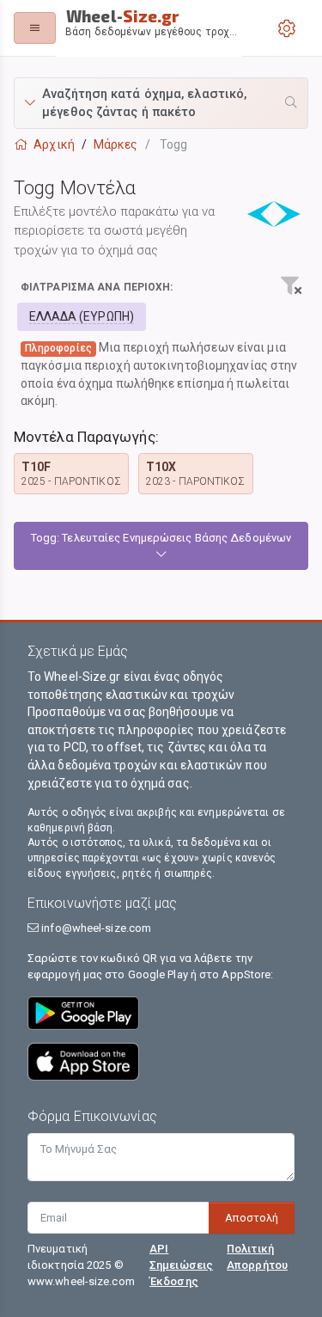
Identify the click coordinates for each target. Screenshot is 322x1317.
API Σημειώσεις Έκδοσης (181, 1265)
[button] (161, 103)
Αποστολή (251, 1217)
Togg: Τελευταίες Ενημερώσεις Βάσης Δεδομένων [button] (161, 537)
